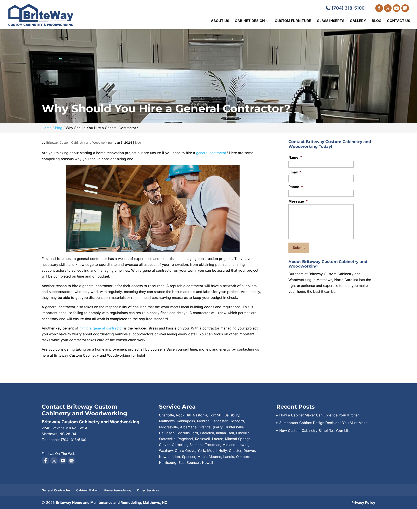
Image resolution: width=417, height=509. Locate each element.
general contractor (210, 153)
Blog (376, 21)
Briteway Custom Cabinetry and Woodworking (79, 142)
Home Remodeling (117, 490)
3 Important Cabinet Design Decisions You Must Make (323, 423)
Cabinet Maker (87, 490)
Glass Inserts (330, 21)
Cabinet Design (250, 21)
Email (294, 172)
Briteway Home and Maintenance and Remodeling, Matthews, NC (111, 502)
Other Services (148, 490)
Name (295, 157)
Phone (295, 187)
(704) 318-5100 (347, 8)
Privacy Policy (363, 502)
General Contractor (56, 490)
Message (298, 201)
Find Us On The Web (58, 453)
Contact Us (398, 21)
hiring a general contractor (101, 328)
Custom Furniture (293, 21)
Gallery (358, 21)
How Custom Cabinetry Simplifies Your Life (314, 430)
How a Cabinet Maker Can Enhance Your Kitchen (319, 415)
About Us (220, 21)
